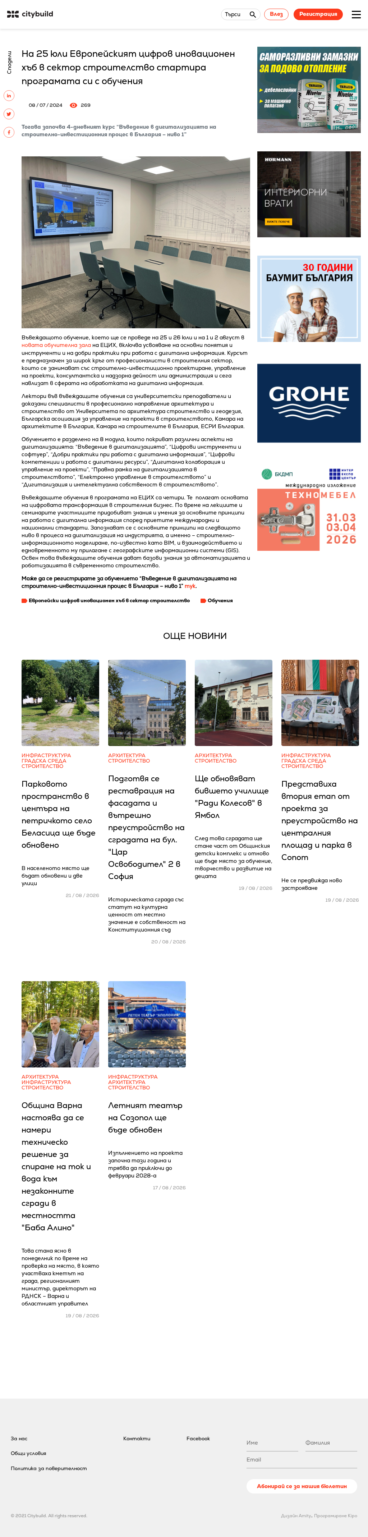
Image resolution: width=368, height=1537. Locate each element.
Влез (276, 13)
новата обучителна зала (56, 345)
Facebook (198, 1438)
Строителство (42, 766)
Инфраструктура (46, 755)
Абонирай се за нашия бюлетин (302, 1486)
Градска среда (44, 761)
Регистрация (318, 13)
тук (190, 585)
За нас (19, 1438)
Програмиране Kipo (335, 1516)
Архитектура (127, 755)
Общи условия (28, 1453)
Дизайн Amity (296, 1516)
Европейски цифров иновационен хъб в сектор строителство (109, 600)
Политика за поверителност (49, 1468)
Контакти (136, 1438)
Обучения (220, 600)
